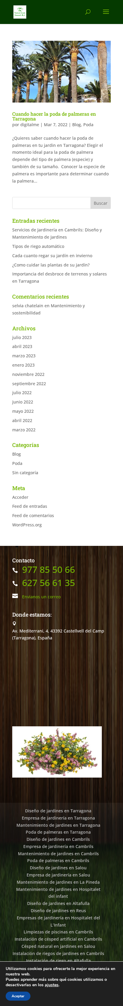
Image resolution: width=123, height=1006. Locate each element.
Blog (76, 124)
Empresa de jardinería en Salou (58, 875)
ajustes (52, 985)
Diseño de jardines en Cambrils (58, 839)
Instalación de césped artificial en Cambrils (58, 939)
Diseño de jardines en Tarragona (58, 811)
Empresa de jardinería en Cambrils (58, 846)
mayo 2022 (23, 411)
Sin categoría (25, 472)
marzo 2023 (24, 356)
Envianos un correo (41, 597)
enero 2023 (23, 365)
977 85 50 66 (48, 569)
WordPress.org (27, 525)
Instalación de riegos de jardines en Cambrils (58, 953)
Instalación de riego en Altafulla (58, 960)
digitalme (29, 124)
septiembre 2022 (29, 383)
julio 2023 (22, 337)
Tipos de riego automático (38, 246)
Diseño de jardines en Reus (58, 910)
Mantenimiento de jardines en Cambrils (58, 853)
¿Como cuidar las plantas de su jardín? (51, 265)
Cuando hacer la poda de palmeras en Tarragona (54, 116)
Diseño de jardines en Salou (58, 868)
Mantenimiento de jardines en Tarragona (58, 825)
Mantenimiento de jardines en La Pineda (58, 882)
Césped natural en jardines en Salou (58, 946)
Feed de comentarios (33, 515)
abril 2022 (22, 420)
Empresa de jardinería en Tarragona (58, 818)
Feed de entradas (29, 506)
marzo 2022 (24, 430)
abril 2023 (22, 346)
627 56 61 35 (48, 582)
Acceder (20, 497)
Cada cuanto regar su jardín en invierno (52, 255)
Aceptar (18, 996)
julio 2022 (22, 392)
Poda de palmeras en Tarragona (58, 832)
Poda (88, 124)
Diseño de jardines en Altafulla (58, 903)
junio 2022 (22, 402)
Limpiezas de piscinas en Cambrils (58, 932)
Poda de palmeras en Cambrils (58, 860)
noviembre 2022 (28, 374)
